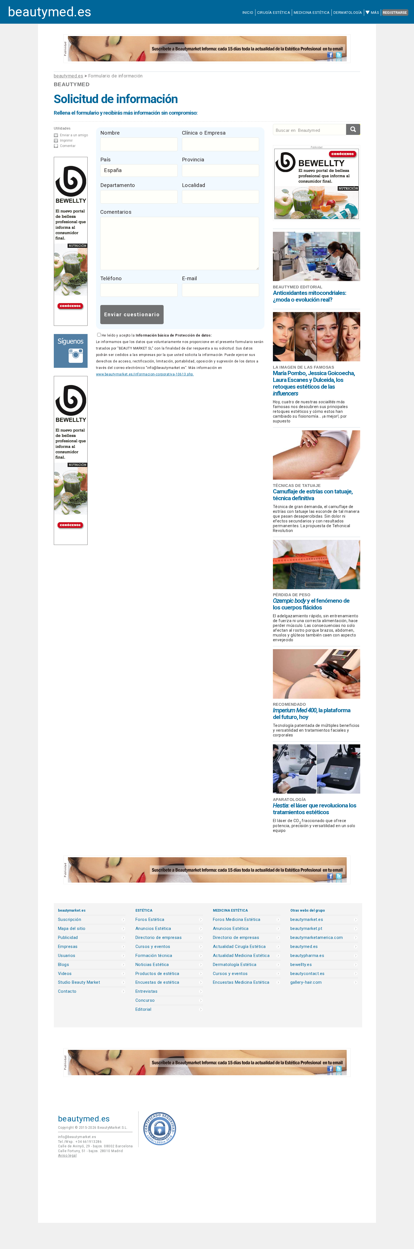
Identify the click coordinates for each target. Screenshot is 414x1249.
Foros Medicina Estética (237, 920)
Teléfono (111, 278)
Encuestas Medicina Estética (241, 982)
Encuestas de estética (157, 982)
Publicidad (68, 938)
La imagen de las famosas (303, 367)
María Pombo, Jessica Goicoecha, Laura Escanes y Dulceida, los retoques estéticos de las (314, 383)
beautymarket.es (306, 920)
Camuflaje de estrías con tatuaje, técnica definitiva (313, 495)
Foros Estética (149, 920)
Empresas (68, 947)
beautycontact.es (307, 974)
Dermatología (347, 12)
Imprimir (66, 141)
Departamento (117, 185)
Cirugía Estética (273, 12)
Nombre (110, 133)
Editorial (143, 1009)
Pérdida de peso (291, 595)
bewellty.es (301, 965)
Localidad (193, 185)
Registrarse (395, 12)
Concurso (145, 1000)
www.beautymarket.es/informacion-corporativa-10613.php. (145, 374)
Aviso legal (67, 1155)
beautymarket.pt (306, 929)
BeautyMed (72, 84)
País (105, 160)
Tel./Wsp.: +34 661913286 (80, 1142)
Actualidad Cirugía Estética (239, 947)
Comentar (67, 146)
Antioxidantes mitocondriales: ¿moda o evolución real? (309, 296)
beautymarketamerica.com (316, 938)
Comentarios (116, 212)
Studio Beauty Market (79, 982)
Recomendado (289, 704)
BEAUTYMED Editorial (298, 287)
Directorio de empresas (158, 938)
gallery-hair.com (306, 982)
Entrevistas (146, 991)
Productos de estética (157, 974)
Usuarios (66, 956)
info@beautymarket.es (77, 1137)
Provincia (193, 160)
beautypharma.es (307, 956)
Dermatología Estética (235, 965)
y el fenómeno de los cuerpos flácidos (311, 604)
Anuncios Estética (153, 929)
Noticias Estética (152, 965)
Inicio (247, 12)
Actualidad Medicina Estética (241, 956)
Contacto (67, 991)
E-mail (189, 278)
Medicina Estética (312, 12)
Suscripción (69, 920)
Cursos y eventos (152, 947)
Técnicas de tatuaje (297, 485)
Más (375, 12)
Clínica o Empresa (204, 133)
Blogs (63, 965)
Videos (65, 974)
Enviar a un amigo (74, 135)
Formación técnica (153, 956)
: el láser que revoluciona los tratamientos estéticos (314, 809)
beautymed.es (50, 11)
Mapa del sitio (72, 929)
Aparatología (289, 799)
